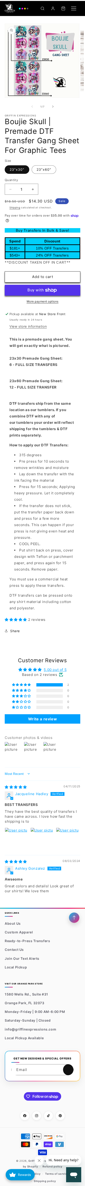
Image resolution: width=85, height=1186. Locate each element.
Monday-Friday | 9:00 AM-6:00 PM (35, 1012)
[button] (16, 619)
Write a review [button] (42, 719)
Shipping (14, 207)
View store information (28, 326)
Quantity (11, 180)
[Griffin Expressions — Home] (16, 8)
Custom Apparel (19, 932)
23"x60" (44, 169)
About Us (13, 923)
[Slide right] (53, 106)
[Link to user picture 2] (41, 839)
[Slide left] (32, 106)
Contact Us (14, 950)
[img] (16, 787)
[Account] (53, 8)
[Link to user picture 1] (16, 839)
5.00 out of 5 (55, 669)
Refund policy (52, 1166)
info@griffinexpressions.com (30, 1029)
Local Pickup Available (24, 1038)
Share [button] (15, 631)
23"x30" (17, 169)
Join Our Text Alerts (22, 958)
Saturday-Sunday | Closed (28, 1020)
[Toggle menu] (73, 8)
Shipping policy (45, 1181)
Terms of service (57, 1173)
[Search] (42, 8)
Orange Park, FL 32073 (24, 1003)
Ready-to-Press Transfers (27, 941)
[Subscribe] (68, 1069)
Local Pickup (16, 967)
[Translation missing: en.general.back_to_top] (74, 917)
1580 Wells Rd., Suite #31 (26, 994)
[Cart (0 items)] (63, 8)
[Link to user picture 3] (67, 839)
